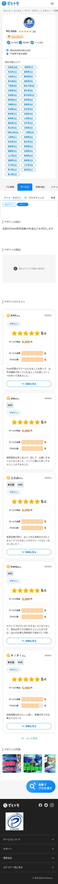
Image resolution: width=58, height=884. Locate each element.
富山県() (12, 174)
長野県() (28, 67)
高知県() (12, 123)
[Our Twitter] (46, 806)
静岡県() (12, 100)
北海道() (13, 67)
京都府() (28, 114)
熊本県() (28, 90)
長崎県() (28, 146)
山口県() (12, 156)
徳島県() (12, 146)
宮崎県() (28, 137)
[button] (10, 204)
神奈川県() (29, 86)
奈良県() (28, 109)
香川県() (12, 170)
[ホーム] (11, 805)
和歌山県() (13, 132)
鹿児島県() (29, 95)
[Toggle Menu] (52, 4)
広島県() (28, 128)
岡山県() (12, 128)
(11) (34, 31)
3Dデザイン (10, 205)
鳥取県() (28, 160)
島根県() (28, 156)
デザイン (22, 204)
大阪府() (12, 76)
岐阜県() (28, 100)
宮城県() (12, 109)
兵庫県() (12, 90)
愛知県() (28, 76)
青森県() (28, 104)
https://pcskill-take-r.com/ (20, 50)
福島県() (28, 81)
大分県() (28, 165)
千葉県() (12, 86)
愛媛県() (12, 151)
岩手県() (28, 123)
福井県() (28, 170)
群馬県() (12, 118)
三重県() (29, 132)
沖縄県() (12, 104)
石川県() (12, 165)
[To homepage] (10, 3)
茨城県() (12, 95)
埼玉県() (12, 72)
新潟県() (12, 114)
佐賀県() (28, 151)
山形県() (28, 118)
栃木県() (28, 142)
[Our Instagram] (52, 806)
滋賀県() (12, 160)
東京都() (12, 81)
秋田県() (12, 142)
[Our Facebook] (40, 806)
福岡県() (28, 72)
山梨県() (12, 137)
